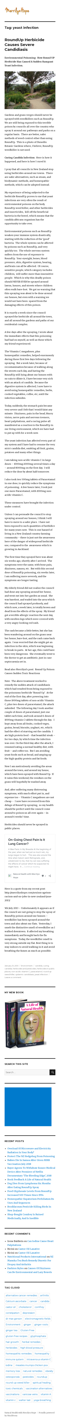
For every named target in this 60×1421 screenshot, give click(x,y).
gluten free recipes (16, 1336)
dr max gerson (14, 1318)
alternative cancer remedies (21, 1295)
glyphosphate (38, 1336)
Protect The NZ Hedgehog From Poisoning (31, 1156)
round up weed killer (18, 1382)
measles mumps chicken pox (32, 1365)
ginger (27, 1324)
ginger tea (11, 1330)
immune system (15, 1359)
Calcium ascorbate (16, 1301)
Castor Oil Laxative (29, 1248)
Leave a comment (13, 977)
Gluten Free (27, 1330)
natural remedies (32, 1371)
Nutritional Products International (26, 1256)
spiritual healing (42, 1382)
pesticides (28, 1377)
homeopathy (42, 1353)
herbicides (11, 1348)
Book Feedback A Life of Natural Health (29, 1179)
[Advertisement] (28, 1107)
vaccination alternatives (39, 1388)
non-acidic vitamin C (20, 971)
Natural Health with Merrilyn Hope (20, 1413)
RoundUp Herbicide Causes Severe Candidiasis (24, 44)
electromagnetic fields (37, 1318)
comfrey (39, 1307)
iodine (9, 1365)
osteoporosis (13, 1377)
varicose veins (30, 1394)
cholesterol (25, 1307)
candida (38, 966)
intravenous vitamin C (39, 1359)
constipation (12, 1313)
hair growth (12, 1342)
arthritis (44, 1295)
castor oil (11, 1307)
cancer (33, 1301)
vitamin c (11, 1400)
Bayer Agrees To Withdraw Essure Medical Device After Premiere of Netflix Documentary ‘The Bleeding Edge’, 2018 (31, 1171)
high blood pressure (31, 1348)
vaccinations (12, 1394)
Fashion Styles (15, 1268)
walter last (25, 1400)
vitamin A (46, 1394)
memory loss (13, 1371)
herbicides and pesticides (24, 969)
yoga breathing (42, 1400)
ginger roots (41, 1324)
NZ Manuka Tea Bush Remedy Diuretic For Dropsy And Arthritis (30, 1260)
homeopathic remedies (19, 1353)
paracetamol (36, 971)
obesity (49, 1371)
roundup (42, 1377)
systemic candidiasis (24, 974)
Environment (27, 966)
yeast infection (41, 974)
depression (29, 1313)
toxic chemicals (14, 1388)
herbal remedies (31, 1342)
